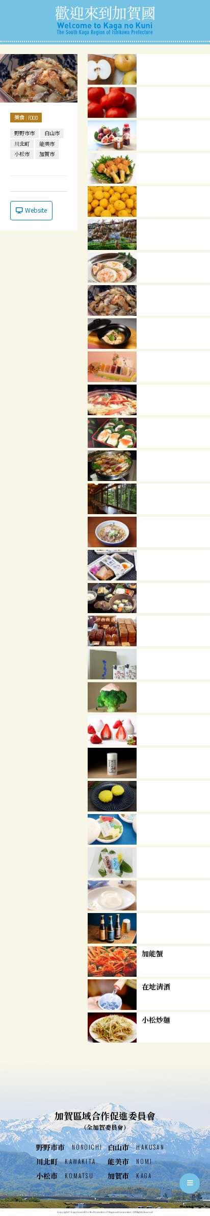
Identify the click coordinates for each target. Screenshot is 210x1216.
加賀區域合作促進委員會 (105, 1120)
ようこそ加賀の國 (105, 20)
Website (36, 210)
